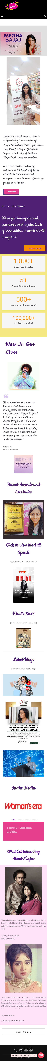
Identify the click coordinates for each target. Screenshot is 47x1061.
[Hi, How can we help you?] (41, 1055)
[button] (11, 192)
